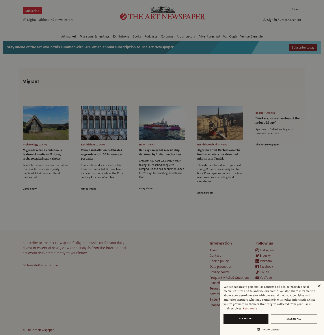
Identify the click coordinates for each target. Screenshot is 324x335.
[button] (270, 329)
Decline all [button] (294, 318)
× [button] (319, 286)
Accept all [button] (246, 318)
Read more (250, 309)
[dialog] (272, 308)
